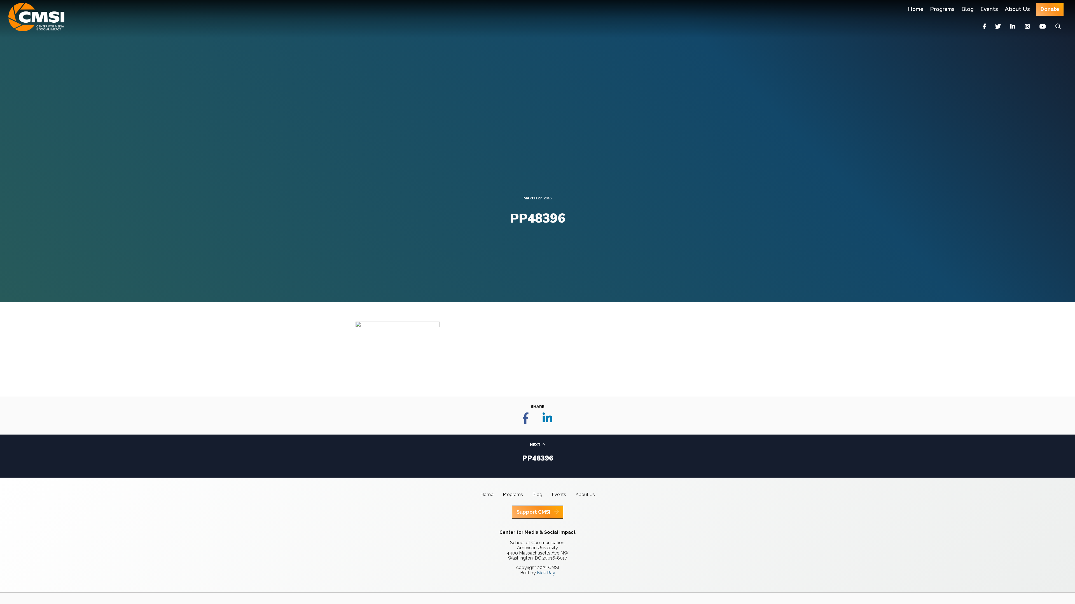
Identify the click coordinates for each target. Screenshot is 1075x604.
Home (915, 9)
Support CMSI (534, 512)
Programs (513, 494)
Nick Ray (546, 572)
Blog (967, 9)
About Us (1017, 9)
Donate (1050, 9)
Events (989, 9)
